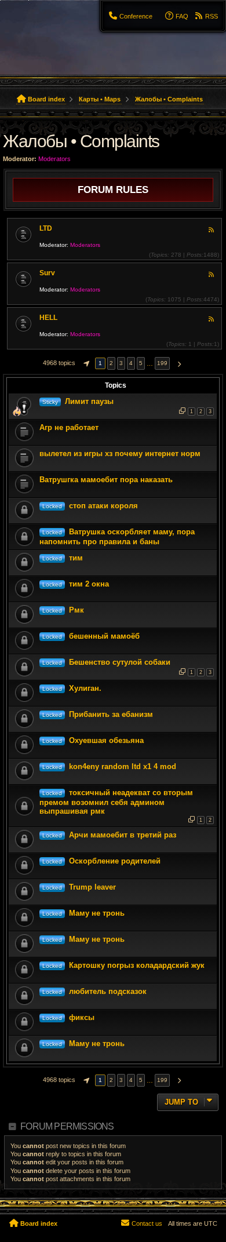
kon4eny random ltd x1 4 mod (122, 766)
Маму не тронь (97, 913)
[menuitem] (130, 16)
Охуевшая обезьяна (106, 740)
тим (76, 557)
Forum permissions (67, 1126)
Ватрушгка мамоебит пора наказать (106, 479)
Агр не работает (69, 427)
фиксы (81, 1017)
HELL (48, 318)
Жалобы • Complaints (81, 141)
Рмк (76, 610)
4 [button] (131, 363)
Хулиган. (85, 688)
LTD (45, 228)
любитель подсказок (108, 991)
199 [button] (162, 363)
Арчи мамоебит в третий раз (122, 835)
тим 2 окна (89, 584)
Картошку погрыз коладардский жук (137, 965)
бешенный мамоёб (104, 636)
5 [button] (141, 363)
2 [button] (111, 363)
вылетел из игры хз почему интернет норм (120, 453)
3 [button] (121, 363)
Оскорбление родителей (115, 861)
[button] (85, 363)
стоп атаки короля (103, 505)
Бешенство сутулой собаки (119, 662)
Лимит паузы (89, 401)
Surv (47, 273)
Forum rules (113, 189)
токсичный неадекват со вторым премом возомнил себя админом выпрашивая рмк (116, 801)
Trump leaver (92, 887)
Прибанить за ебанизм (111, 714)
